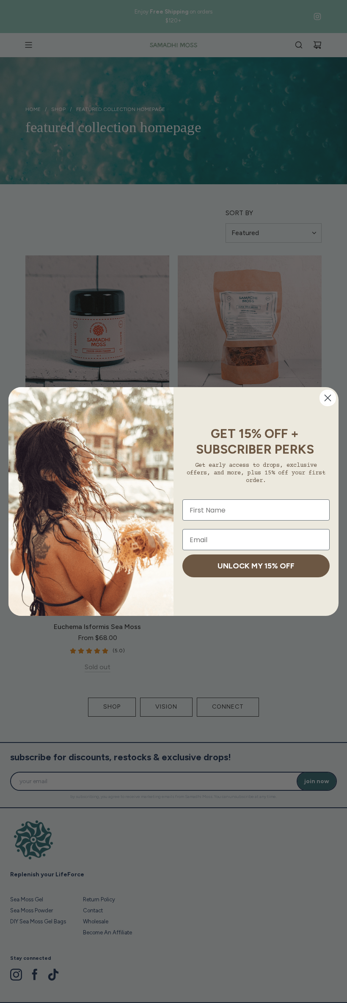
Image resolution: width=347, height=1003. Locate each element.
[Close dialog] (327, 398)
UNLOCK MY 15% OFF (256, 566)
